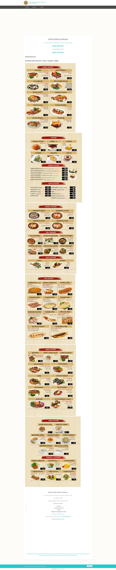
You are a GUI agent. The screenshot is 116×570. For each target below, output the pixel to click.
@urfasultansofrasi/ (66, 516)
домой (27, 7)
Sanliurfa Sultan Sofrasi (60, 568)
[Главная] (26, 3)
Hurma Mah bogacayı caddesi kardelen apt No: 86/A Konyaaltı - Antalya (58, 42)
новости (34, 7)
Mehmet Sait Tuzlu (60, 519)
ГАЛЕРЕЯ (41, 7)
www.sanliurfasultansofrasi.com (58, 514)
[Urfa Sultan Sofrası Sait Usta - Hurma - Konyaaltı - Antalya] (50, 132)
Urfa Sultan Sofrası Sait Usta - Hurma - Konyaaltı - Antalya (41, 61)
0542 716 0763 (58, 52)
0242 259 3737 (58, 46)
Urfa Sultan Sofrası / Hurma (36, 2)
